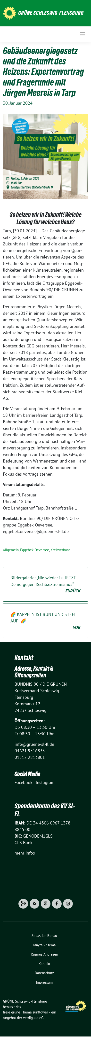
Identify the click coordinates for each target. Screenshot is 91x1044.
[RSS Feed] (34, 904)
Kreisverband (60, 550)
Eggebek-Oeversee (34, 550)
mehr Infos (25, 853)
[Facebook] (57, 904)
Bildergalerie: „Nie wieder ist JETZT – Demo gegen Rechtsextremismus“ (45, 584)
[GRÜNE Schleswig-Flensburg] (9, 13)
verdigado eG (33, 1017)
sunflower (40, 1012)
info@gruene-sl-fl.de (34, 744)
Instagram (45, 782)
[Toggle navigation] (82, 34)
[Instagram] (68, 904)
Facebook (23, 782)
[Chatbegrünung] (23, 904)
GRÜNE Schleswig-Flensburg (51, 13)
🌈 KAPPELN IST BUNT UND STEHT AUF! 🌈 (45, 621)
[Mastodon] (45, 904)
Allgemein (11, 550)
